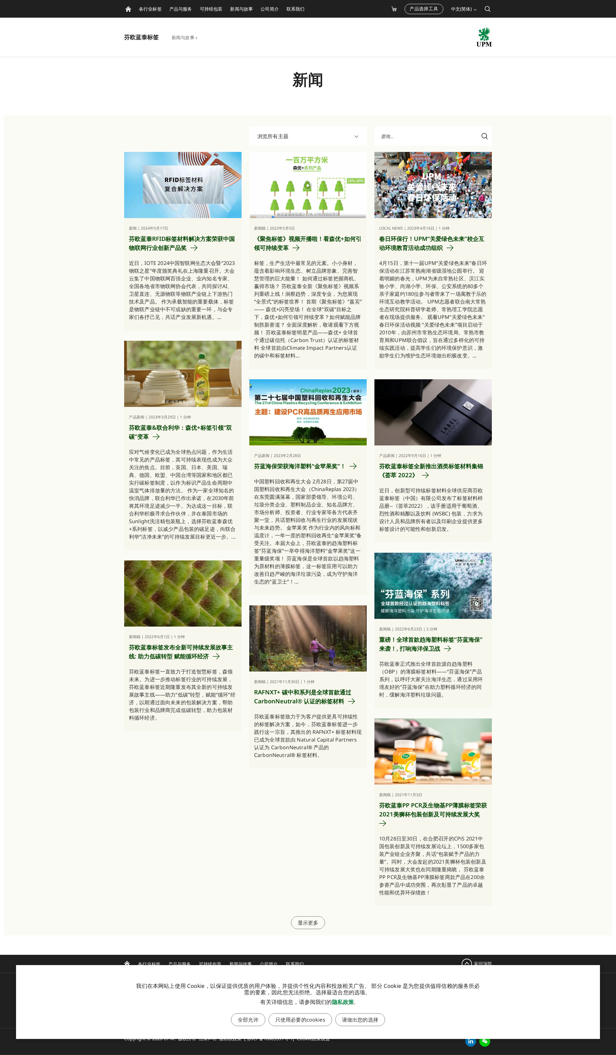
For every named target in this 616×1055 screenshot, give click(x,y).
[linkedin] (470, 1041)
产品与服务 (179, 964)
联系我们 (295, 964)
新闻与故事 (183, 37)
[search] (487, 9)
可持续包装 (210, 964)
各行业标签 (149, 964)
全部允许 (248, 1019)
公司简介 (269, 964)
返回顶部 (483, 964)
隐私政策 (343, 1002)
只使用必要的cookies (300, 1019)
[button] (484, 1041)
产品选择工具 (424, 8)
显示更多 (308, 922)
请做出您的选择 (360, 1019)
